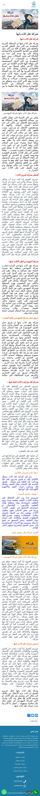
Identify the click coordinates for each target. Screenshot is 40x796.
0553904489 (18, 786)
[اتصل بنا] (35, 792)
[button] (4, 792)
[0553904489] (24, 786)
